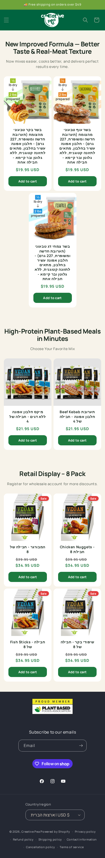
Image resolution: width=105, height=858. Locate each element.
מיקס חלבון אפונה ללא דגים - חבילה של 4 (27, 416)
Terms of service (72, 847)
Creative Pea (30, 831)
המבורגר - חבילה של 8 (27, 549)
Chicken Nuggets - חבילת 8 (77, 549)
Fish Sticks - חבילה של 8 (27, 644)
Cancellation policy (40, 847)
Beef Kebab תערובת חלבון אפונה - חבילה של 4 (77, 416)
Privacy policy (85, 831)
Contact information (82, 839)
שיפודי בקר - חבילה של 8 (77, 644)
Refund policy (23, 839)
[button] (6, 20)
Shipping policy (50, 839)
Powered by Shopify (55, 831)
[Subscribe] (80, 746)
